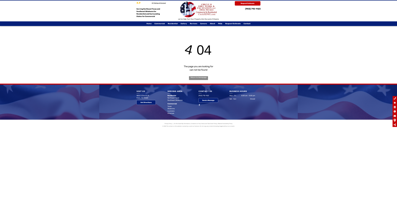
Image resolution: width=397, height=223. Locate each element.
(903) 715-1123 (253, 9)
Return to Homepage (199, 77)
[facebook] (199, 105)
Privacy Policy (168, 123)
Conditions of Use (195, 123)
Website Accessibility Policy (225, 123)
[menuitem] (149, 23)
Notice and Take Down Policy (209, 123)
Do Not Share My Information (182, 123)
